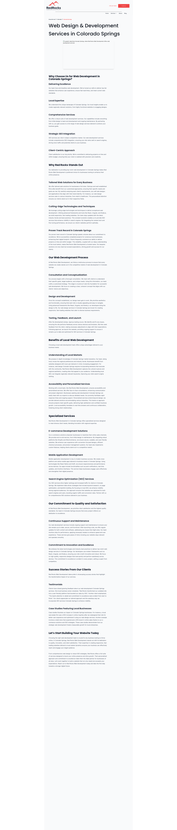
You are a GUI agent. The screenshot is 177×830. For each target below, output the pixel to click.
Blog (125, 13)
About (120, 13)
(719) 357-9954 (113, 5)
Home (107, 13)
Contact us (123, 5)
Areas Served (52, 19)
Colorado (59, 19)
